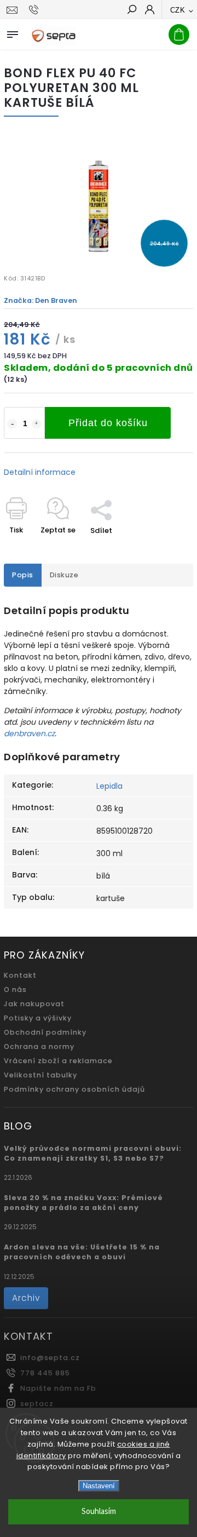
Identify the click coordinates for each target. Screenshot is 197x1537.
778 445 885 (45, 1373)
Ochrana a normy (39, 1046)
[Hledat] (131, 10)
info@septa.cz (50, 1357)
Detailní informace (40, 472)
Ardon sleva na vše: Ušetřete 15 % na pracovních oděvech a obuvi (82, 1251)
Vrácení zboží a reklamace (58, 1060)
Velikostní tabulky (40, 1075)
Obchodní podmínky (45, 1032)
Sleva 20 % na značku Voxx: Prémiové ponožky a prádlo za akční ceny (83, 1202)
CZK (178, 10)
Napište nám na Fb (58, 1388)
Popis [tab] (22, 575)
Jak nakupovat (34, 1003)
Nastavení (99, 1486)
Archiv (26, 1298)
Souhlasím (99, 1511)
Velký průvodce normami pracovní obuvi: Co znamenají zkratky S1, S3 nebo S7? (93, 1153)
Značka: (40, 300)
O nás (15, 989)
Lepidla (109, 786)
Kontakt (20, 975)
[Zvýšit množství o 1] (37, 424)
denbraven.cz (29, 733)
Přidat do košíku (108, 422)
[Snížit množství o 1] (12, 424)
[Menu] (12, 32)
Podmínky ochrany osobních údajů (74, 1089)
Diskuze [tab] (64, 575)
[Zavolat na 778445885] (35, 10)
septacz (37, 1403)
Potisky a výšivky (38, 1018)
